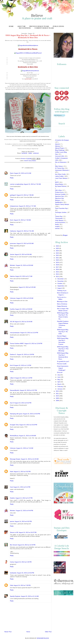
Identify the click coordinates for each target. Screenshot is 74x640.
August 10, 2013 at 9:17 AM (23, 276)
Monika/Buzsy (14, 435)
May (58, 379)
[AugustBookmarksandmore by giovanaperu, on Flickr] (30, 70)
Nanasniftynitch (14, 390)
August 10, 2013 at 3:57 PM (28, 390)
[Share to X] (36, 159)
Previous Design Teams (39, 26)
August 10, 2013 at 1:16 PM (23, 378)
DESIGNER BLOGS (43, 638)
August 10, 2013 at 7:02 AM (32, 184)
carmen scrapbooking (16, 184)
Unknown (13, 298)
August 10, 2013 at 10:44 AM (23, 321)
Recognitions (25, 28)
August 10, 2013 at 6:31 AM (22, 173)
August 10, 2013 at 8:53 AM (25, 243)
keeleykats (13, 573)
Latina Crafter (59, 176)
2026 (57, 246)
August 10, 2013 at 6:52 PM (22, 403)
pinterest (36, 153)
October (60, 283)
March (59, 384)
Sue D (12, 403)
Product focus (59, 192)
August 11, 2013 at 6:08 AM (27, 435)
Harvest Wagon (61, 336)
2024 (57, 250)
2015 (57, 272)
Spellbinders (59, 202)
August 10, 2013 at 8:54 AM (23, 254)
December (60, 279)
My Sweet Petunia (60, 186)
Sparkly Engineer (15, 596)
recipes (57, 226)
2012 (57, 391)
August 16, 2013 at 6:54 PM (25, 573)
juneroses (13, 243)
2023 (57, 253)
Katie (11, 471)
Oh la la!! (60, 372)
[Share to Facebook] (38, 159)
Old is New (58, 190)
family (57, 224)
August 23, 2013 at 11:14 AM (30, 596)
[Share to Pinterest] (39, 159)
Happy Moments (62, 306)
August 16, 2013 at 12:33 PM (26, 545)
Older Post (48, 631)
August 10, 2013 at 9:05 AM (24, 265)
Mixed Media (59, 184)
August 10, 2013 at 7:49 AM (22, 220)
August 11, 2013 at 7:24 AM (24, 448)
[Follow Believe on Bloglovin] (59, 116)
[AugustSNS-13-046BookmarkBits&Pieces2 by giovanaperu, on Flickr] (28, 53)
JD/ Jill (12, 321)
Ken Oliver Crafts (60, 174)
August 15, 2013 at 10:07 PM (27, 532)
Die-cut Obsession (61, 162)
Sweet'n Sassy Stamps (30, 160)
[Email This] (32, 159)
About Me (21, 26)
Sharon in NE (14, 532)
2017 (57, 267)
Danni (12, 173)
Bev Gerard (13, 545)
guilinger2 (13, 195)
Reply (11, 178)
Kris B (12, 365)
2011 (57, 393)
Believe (37, 15)
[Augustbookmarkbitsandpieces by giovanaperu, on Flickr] (28, 45)
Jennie (12, 254)
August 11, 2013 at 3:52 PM (22, 471)
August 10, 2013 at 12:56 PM (33, 343)
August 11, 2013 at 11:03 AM (30, 459)
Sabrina (12, 276)
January (60, 389)
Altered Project (59, 148)
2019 (57, 262)
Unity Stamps (59, 220)
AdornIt (57, 144)
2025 (57, 248)
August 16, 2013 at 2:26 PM (23, 562)
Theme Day (59, 216)
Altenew (57, 146)
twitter (30, 153)
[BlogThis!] (34, 159)
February (60, 386)
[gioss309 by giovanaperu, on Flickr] (28, 133)
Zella (11, 585)
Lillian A (12, 378)
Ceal (11, 487)
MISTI (57, 182)
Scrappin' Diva (14, 424)
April (59, 382)
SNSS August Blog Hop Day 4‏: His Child (62, 331)
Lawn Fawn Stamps (61, 178)
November (60, 281)
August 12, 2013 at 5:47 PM (24, 498)
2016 (57, 269)
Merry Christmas (62, 304)
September (61, 286)
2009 (57, 398)
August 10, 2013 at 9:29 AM (27, 287)
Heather (12, 498)
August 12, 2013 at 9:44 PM (24, 510)
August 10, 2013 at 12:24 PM (29, 332)
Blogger (65, 235)
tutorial (57, 228)
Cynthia (12, 309)
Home (11, 26)
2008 (57, 400)
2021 (57, 258)
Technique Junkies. (61, 212)
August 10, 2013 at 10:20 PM (28, 424)
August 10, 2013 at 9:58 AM (23, 309)
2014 (57, 274)
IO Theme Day (59, 168)
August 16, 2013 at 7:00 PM (22, 585)
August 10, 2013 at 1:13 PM (22, 365)
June (59, 377)
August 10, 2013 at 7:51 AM (25, 231)
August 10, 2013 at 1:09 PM (25, 354)
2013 (57, 276)
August (59, 288)
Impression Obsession (62, 170)
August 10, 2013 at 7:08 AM (25, 195)
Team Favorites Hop (61, 208)
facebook (24, 153)
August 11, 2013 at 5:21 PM (21, 487)
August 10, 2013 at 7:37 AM (27, 206)
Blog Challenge (60, 150)
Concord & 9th (59, 156)
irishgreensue (14, 206)
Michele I (13, 265)
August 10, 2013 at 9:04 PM (31, 413)
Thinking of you (61, 290)
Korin (11, 220)
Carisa (12, 562)
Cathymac (13, 231)
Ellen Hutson (59, 166)
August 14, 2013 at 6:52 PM (23, 521)
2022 (57, 255)
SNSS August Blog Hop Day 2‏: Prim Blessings (63, 348)
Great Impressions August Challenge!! (62, 368)
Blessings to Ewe (62, 301)
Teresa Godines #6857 (17, 343)
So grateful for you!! (63, 361)
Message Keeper (15, 459)
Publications (58, 26)
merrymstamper (15, 332)
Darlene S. (13, 354)
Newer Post (7, 631)
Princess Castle (61, 363)
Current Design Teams (44, 28)
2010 (57, 396)
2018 (57, 264)
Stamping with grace (16, 413)
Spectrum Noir (59, 196)
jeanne (12, 521)
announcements (60, 222)
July (58, 375)
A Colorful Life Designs (62, 140)
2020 (57, 260)
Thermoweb (59, 218)
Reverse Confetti (60, 194)
